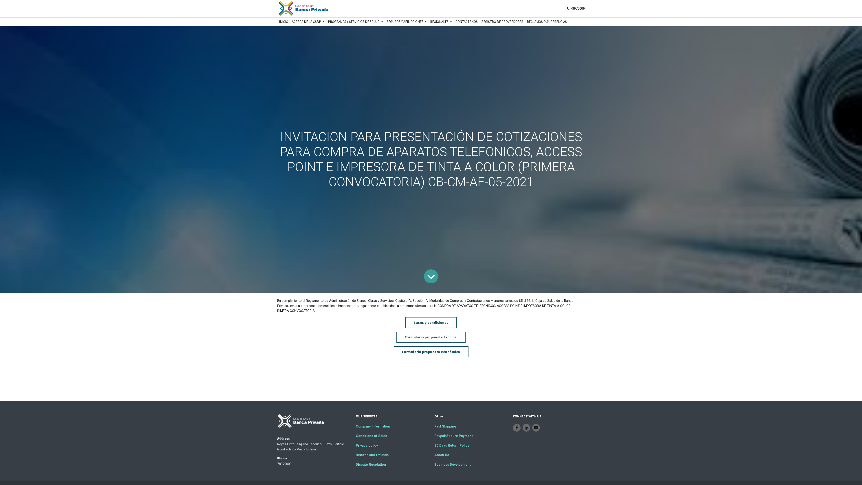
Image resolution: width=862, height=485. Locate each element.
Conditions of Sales (371, 436)
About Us (441, 455)
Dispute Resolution (371, 465)
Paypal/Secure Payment (453, 436)
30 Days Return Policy (451, 445)
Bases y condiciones (431, 322)
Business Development (452, 465)
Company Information (373, 426)
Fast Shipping (445, 426)
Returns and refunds (372, 455)
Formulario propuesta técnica (431, 337)
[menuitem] (283, 22)
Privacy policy (367, 445)
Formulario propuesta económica (431, 351)
